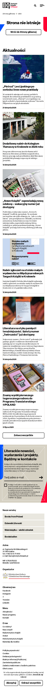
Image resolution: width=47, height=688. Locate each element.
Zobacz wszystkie (23, 435)
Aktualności (7, 612)
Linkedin (6, 603)
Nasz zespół (7, 630)
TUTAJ (19, 497)
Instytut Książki (10, 6)
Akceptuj (11, 682)
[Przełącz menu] (42, 5)
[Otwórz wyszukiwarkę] (35, 5)
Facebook (6, 591)
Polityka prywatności (11, 650)
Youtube (6, 600)
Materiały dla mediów (11, 642)
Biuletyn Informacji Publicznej (14, 659)
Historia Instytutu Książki (13, 639)
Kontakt (6, 618)
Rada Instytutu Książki (11, 633)
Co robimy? (7, 627)
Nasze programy (9, 615)
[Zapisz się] (40, 477)
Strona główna (9, 14)
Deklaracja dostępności (12, 656)
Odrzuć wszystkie (31, 682)
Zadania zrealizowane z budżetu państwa (19, 665)
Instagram (7, 594)
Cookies (6, 653)
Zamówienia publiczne (11, 662)
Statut (5, 636)
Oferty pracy (8, 668)
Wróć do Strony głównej (23, 32)
